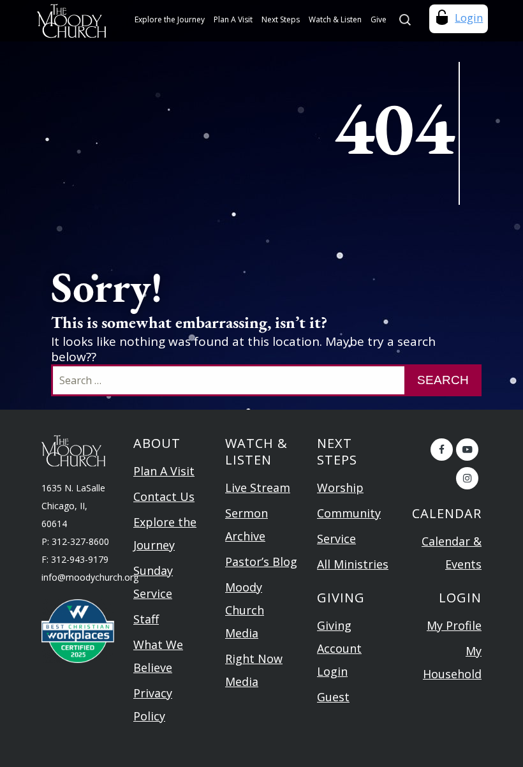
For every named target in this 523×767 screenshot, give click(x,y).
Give (379, 19)
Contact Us (164, 496)
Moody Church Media (244, 610)
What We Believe (158, 656)
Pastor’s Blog (261, 561)
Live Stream (257, 487)
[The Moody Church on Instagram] (467, 478)
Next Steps (281, 19)
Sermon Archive (246, 524)
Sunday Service (153, 582)
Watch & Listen (335, 19)
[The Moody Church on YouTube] (467, 449)
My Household (452, 662)
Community (349, 513)
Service (336, 538)
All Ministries (352, 564)
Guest (333, 696)
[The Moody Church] (73, 20)
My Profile (454, 625)
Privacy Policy (152, 704)
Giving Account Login (339, 648)
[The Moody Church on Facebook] (442, 449)
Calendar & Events (452, 552)
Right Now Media (254, 670)
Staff (146, 619)
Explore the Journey (170, 19)
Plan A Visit (233, 19)
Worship (340, 487)
